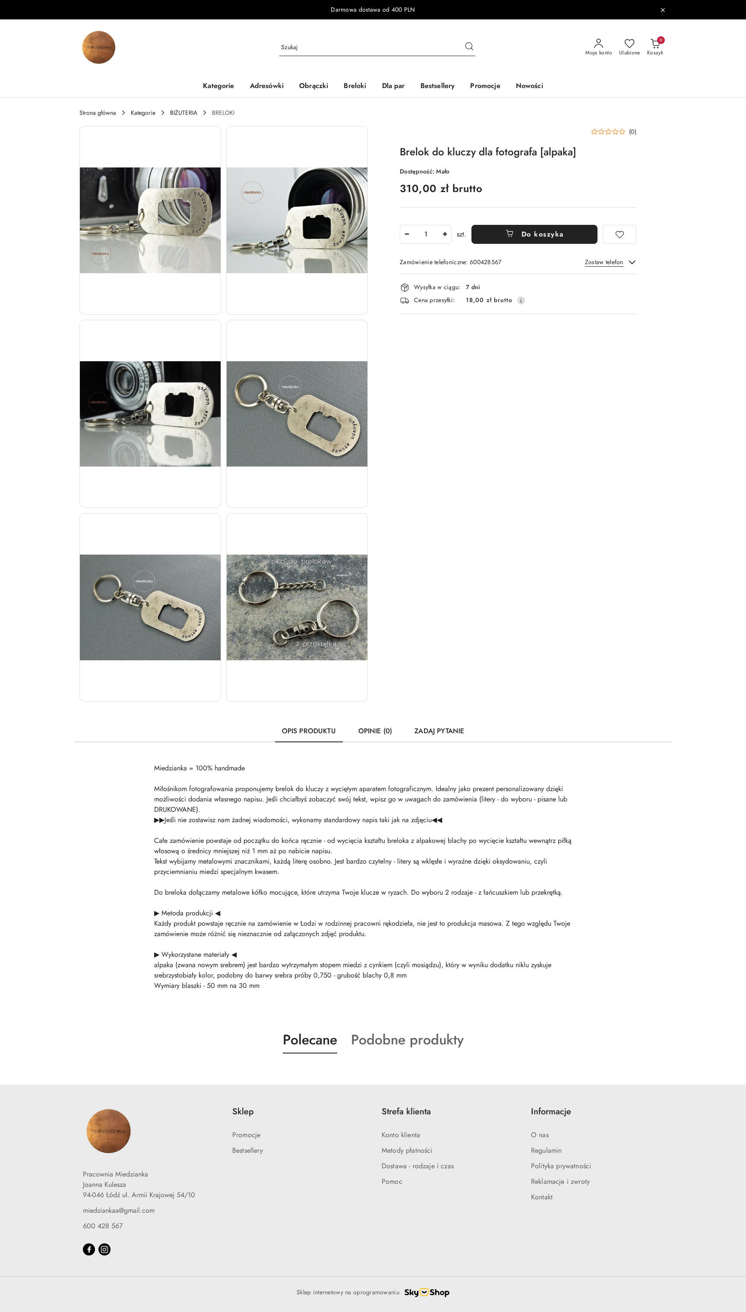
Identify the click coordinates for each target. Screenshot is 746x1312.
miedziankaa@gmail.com (119, 1210)
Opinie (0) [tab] (375, 731)
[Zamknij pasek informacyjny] (663, 10)
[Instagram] (104, 1249)
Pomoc (392, 1181)
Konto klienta (401, 1135)
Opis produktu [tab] (309, 731)
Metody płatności (407, 1150)
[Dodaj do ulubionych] (619, 234)
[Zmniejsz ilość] (406, 234)
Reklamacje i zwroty (560, 1181)
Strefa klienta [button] (406, 1111)
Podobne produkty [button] (407, 1040)
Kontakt (542, 1197)
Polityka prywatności (561, 1166)
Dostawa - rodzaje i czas (418, 1166)
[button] (150, 220)
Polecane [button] (310, 1040)
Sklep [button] (243, 1111)
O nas (540, 1135)
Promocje (246, 1135)
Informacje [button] (551, 1111)
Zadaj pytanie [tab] (439, 731)
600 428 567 (103, 1226)
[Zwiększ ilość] (444, 234)
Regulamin (546, 1150)
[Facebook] (89, 1249)
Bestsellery (247, 1150)
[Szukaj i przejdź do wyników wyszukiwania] (469, 47)
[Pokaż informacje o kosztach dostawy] (521, 300)
